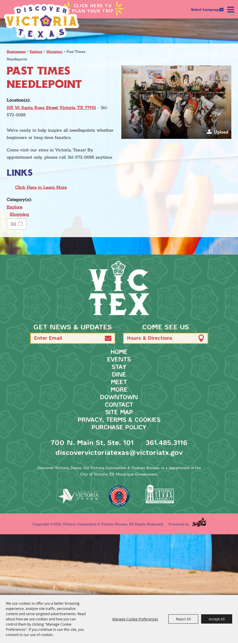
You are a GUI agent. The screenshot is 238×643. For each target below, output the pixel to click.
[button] (176, 102)
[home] (119, 287)
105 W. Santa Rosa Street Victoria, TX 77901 (51, 107)
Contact (119, 405)
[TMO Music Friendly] (119, 496)
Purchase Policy (119, 428)
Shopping (54, 52)
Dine (119, 375)
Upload (221, 132)
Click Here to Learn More (41, 187)
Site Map (119, 412)
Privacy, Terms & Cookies (119, 420)
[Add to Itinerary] (20, 224)
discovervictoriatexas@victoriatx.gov (119, 453)
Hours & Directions (149, 338)
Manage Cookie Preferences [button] (135, 619)
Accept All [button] (217, 619)
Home (119, 352)
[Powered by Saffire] (199, 522)
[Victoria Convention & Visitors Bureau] (41, 21)
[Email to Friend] (13, 224)
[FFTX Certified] (159, 493)
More (119, 390)
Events (119, 360)
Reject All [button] (183, 619)
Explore (36, 52)
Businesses (16, 52)
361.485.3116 (166, 443)
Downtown (119, 397)
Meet (119, 382)
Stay (119, 367)
